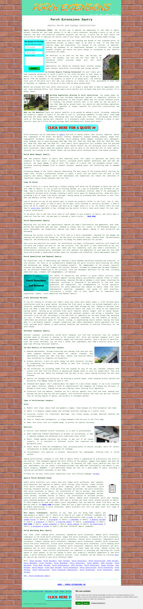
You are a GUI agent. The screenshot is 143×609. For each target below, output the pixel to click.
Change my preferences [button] (98, 603)
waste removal (73, 524)
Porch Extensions (70, 567)
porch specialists (81, 143)
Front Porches (45, 563)
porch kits (35, 208)
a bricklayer (52, 519)
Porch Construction (97, 561)
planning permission (37, 74)
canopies (72, 335)
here (116, 555)
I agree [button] (79, 603)
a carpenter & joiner (40, 526)
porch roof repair (82, 159)
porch (96, 112)
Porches (96, 474)
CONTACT (107, 14)
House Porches (35, 561)
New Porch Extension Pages (36, 591)
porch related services (99, 500)
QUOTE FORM (46, 505)
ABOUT (101, 14)
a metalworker (89, 522)
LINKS (96, 14)
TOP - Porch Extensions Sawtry (37, 576)
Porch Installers (79, 561)
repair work (29, 173)
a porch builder (41, 517)
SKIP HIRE (28, 524)
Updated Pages (48, 591)
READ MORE (91, 216)
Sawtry (62, 134)
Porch (26, 134)
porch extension (81, 32)
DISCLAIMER (115, 14)
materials (54, 55)
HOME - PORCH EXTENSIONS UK (71, 584)
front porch (77, 304)
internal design (94, 66)
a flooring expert (64, 522)
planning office (41, 89)
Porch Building (60, 563)
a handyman (74, 519)
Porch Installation (60, 565)
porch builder (73, 89)
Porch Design (93, 563)
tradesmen (98, 515)
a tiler (89, 517)
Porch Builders (50, 561)
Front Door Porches (41, 565)
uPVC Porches (112, 561)
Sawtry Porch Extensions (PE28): (38, 30)
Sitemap (25, 591)
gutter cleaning (50, 524)
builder (60, 43)
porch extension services (35, 509)
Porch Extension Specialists (64, 570)
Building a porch (97, 32)
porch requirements (69, 502)
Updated (62, 591)
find (31, 535)
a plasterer (39, 522)
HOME (91, 14)
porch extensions (31, 148)
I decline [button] (86, 603)
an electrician (96, 524)
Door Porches (64, 561)
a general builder (98, 519)
